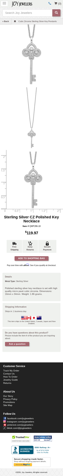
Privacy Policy (10, 399)
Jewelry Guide (10, 379)
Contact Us (9, 373)
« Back (5, 21)
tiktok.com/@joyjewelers (19, 428)
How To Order (10, 376)
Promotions (9, 402)
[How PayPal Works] (31, 462)
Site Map (7, 405)
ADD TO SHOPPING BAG (31, 258)
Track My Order (11, 370)
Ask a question (17, 344)
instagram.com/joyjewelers (20, 421)
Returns (7, 383)
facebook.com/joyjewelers (20, 418)
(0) (59, 3)
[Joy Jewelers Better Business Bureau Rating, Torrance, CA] (31, 450)
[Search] (56, 13)
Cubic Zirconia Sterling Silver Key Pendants (37, 21)
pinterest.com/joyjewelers (20, 425)
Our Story (8, 396)
